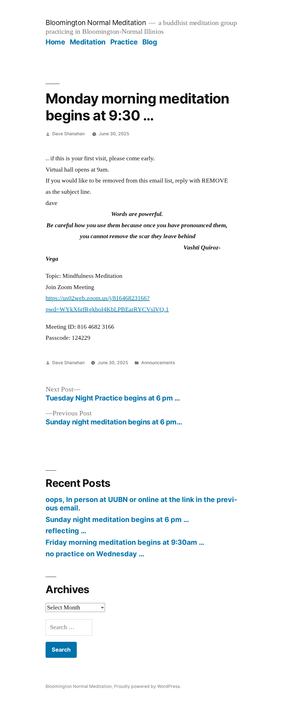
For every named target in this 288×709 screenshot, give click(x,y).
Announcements (158, 362)
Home (55, 42)
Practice (124, 42)
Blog (149, 42)
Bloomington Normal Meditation (96, 22)
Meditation (87, 42)
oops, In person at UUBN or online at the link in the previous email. (141, 503)
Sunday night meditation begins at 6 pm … (117, 519)
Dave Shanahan (68, 133)
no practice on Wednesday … (95, 554)
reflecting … (66, 530)
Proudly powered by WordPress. (147, 686)
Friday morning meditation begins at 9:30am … (125, 542)
